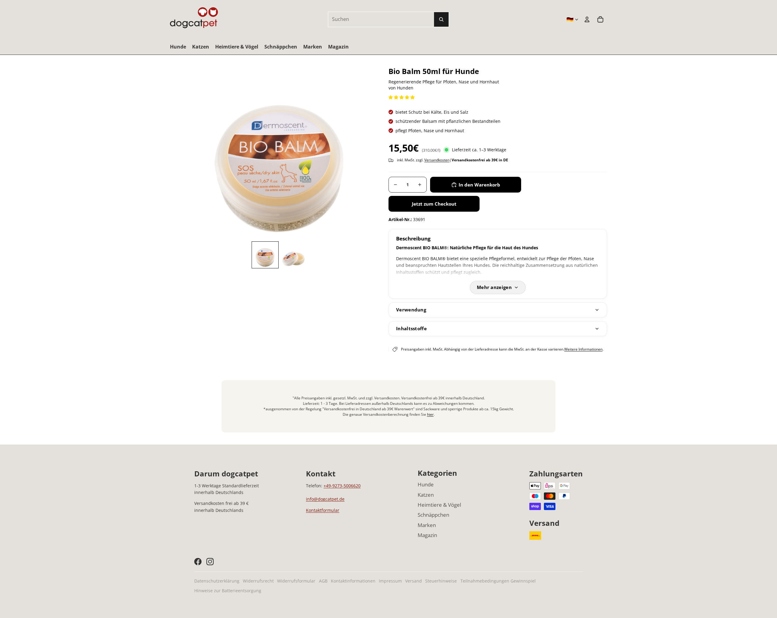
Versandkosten (437, 160)
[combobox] (374, 19)
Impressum (390, 581)
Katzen (426, 494)
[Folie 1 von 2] (265, 255)
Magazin (427, 535)
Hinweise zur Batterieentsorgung (227, 590)
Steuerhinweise (441, 581)
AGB (323, 581)
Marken (427, 525)
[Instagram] (210, 561)
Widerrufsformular (296, 581)
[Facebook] (198, 561)
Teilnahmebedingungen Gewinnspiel (498, 581)
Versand (413, 581)
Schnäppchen (433, 514)
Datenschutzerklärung (216, 581)
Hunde (426, 484)
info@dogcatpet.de (325, 499)
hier (430, 414)
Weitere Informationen (583, 349)
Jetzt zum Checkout (434, 204)
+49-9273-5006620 (342, 486)
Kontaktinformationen (353, 581)
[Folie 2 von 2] (293, 255)
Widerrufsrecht (258, 581)
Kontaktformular (322, 510)
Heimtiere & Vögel (439, 504)
